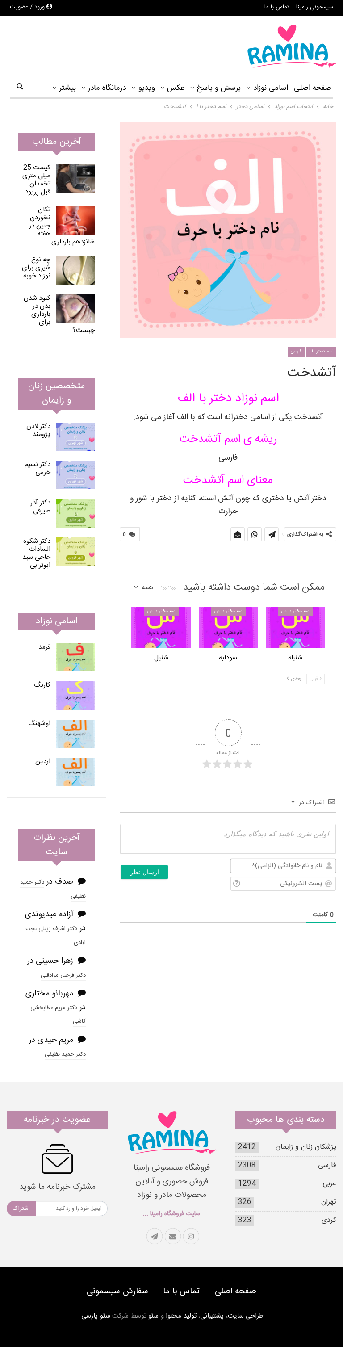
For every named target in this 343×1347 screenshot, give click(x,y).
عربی (329, 1184)
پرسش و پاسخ (219, 88)
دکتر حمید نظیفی (65, 1054)
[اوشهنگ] (75, 734)
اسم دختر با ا (321, 351)
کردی (329, 1220)
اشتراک (21, 1208)
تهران (328, 1202)
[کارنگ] (75, 695)
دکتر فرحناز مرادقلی (63, 975)
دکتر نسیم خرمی (37, 468)
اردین (42, 761)
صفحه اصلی (312, 88)
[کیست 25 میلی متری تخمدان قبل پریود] (75, 178)
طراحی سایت (246, 1316)
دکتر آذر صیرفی (40, 506)
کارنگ (42, 685)
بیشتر (67, 88)
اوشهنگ (39, 723)
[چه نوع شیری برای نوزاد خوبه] (75, 270)
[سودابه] (228, 627)
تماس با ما (276, 7)
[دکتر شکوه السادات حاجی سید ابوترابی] (75, 551)
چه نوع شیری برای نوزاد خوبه (36, 267)
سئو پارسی (95, 1316)
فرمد (44, 647)
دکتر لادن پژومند (38, 430)
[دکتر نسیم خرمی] (75, 475)
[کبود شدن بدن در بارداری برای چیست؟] (75, 308)
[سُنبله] (295, 627)
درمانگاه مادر (107, 88)
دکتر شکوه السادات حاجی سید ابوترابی (36, 553)
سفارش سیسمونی (117, 1291)
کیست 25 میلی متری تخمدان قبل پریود (36, 179)
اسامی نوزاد (270, 88)
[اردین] (75, 772)
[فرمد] (75, 657)
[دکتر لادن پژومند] (75, 437)
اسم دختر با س (295, 611)
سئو (153, 1316)
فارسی (296, 351)
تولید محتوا (181, 1316)
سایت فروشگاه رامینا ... (171, 1214)
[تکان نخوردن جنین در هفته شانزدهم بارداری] (75, 220)
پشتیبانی (212, 1316)
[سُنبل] (160, 627)
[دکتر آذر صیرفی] (75, 513)
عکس (175, 88)
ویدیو (146, 88)
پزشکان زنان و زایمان (306, 1147)
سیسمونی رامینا (314, 7)
